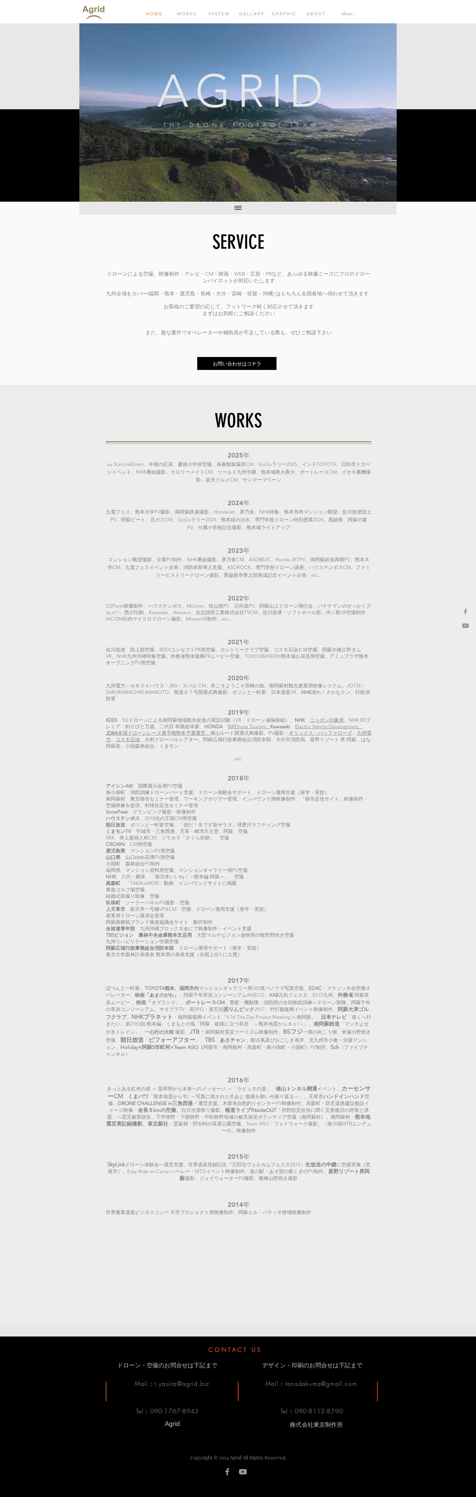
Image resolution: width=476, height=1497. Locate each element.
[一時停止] (88, 193)
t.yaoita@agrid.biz (182, 1383)
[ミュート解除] (99, 193)
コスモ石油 (128, 739)
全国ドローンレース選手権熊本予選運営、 (158, 733)
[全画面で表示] (388, 193)
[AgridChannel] (243, 1472)
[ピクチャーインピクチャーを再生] (377, 193)
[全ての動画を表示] (238, 208)
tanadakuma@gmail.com (321, 1383)
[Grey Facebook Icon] (465, 612)
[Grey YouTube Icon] (465, 626)
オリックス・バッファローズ (320, 733)
